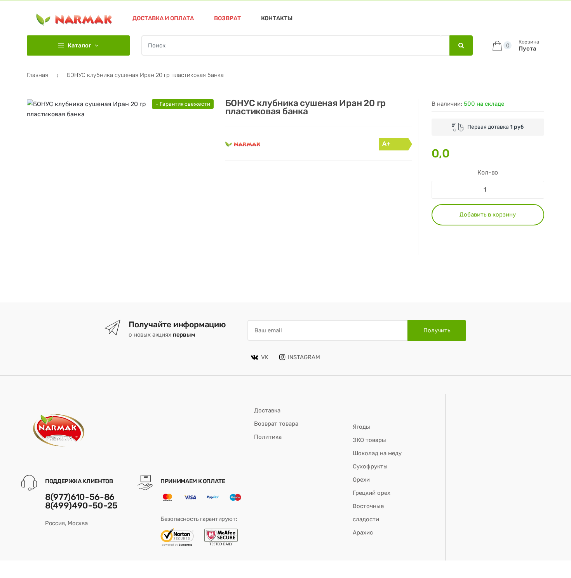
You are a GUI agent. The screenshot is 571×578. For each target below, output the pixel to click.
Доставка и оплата (163, 18)
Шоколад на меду (377, 453)
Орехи (361, 479)
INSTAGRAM (304, 357)
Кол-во (487, 172)
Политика (268, 436)
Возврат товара (276, 423)
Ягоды (361, 426)
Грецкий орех (371, 492)
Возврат (227, 18)
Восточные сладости (368, 513)
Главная (37, 75)
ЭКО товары (369, 440)
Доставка (267, 410)
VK (264, 357)
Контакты (276, 18)
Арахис (363, 532)
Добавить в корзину (488, 214)
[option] (105, 177)
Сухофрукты (370, 466)
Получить (436, 330)
